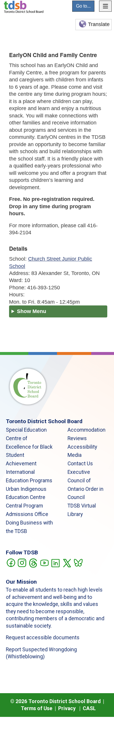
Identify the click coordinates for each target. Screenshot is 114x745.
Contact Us (80, 464)
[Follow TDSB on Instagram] (22, 562)
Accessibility (82, 447)
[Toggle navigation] (105, 6)
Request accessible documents (43, 637)
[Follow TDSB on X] (67, 562)
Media (75, 455)
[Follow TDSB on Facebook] (10, 562)
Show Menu (31, 311)
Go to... (83, 6)
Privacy (67, 708)
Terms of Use (36, 708)
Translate (99, 24)
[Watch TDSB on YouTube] (44, 562)
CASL (89, 708)
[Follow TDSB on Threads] (33, 562)
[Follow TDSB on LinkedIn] (55, 562)
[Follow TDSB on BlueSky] (78, 562)
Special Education (26, 430)
